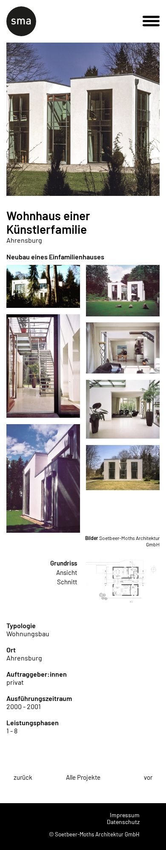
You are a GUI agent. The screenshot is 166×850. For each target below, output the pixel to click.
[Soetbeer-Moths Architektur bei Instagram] (153, 819)
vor (148, 777)
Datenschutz (123, 821)
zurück (23, 777)
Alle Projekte (83, 777)
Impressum (125, 814)
